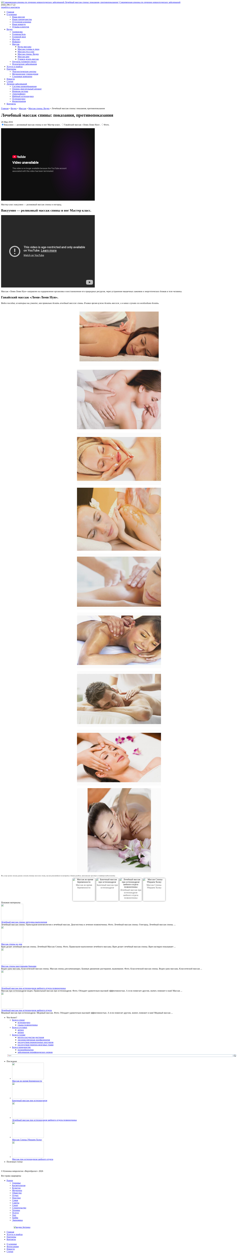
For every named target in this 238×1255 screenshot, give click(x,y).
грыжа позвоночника (28, 1025)
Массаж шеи (23, 56)
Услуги (15, 1213)
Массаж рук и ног (26, 51)
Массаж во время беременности (27, 1081)
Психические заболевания (24, 64)
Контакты (11, 104)
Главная (10, 12)
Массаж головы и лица (28, 49)
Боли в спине (18, 1020)
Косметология (18, 1185)
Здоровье (16, 1183)
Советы (15, 1203)
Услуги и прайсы (15, 66)
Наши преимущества (22, 19)
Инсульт (16, 39)
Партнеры (11, 69)
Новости (11, 79)
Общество (17, 1193)
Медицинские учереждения (25, 74)
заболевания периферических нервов (35, 1052)
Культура (16, 1188)
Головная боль (19, 34)
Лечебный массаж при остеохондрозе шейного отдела (26, 1010)
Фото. (106, 125)
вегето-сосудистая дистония (31, 1037)
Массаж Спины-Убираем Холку (27, 1139)
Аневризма (17, 32)
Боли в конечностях (21, 1047)
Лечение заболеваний (17, 84)
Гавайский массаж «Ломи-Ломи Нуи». (82, 125)
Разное (10, 1180)
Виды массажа (24, 47)
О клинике (12, 14)
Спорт (15, 1205)
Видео (10, 29)
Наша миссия (18, 17)
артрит (21, 1032)
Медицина (17, 1190)
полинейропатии (26, 1050)
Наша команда (19, 24)
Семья (15, 1200)
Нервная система (20, 91)
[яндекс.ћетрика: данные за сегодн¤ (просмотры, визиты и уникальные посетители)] (22, 1227)
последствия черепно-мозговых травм (35, 1045)
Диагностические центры (24, 71)
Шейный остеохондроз (23, 96)
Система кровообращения (24, 86)
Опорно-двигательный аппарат (27, 89)
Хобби (15, 1218)
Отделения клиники (21, 22)
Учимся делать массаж (28, 59)
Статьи (10, 81)
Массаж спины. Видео (28, 54)
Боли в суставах (19, 1027)
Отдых (15, 1195)
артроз (21, 1030)
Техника (16, 1210)
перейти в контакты (10, 7)
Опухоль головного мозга (24, 61)
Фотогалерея (13, 1246)
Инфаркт (16, 42)
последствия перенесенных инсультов (35, 1042)
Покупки (16, 1198)
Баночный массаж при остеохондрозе (29, 1100)
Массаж (15, 44)
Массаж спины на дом (11, 944)
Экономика (17, 1220)
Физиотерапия (19, 101)
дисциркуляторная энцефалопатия (34, 1040)
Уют (14, 1215)
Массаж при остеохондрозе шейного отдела (32, 1159)
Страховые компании (22, 76)
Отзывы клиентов (20, 27)
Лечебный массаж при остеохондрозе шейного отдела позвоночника (33, 988)
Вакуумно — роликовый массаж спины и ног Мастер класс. (32, 125)
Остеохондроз (18, 99)
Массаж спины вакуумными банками (18, 966)
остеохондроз (24, 1022)
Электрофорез (18, 94)
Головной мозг (19, 37)
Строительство (19, 1208)
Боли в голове (18, 1035)
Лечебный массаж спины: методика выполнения (24, 922)
